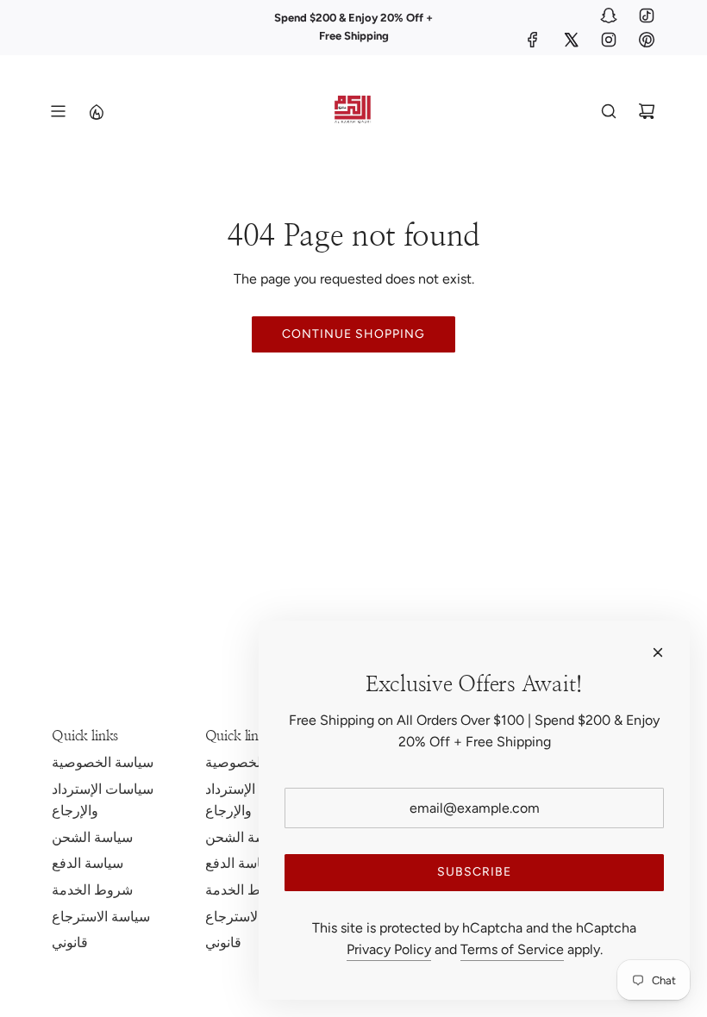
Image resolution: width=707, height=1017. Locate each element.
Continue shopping (353, 334)
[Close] (658, 652)
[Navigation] (58, 111)
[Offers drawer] (96, 111)
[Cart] (647, 111)
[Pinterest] (647, 39)
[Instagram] (609, 39)
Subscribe (474, 871)
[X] (571, 39)
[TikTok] (647, 15)
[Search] (609, 111)
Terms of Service (512, 949)
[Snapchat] (609, 15)
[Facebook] (533, 39)
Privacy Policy (389, 949)
